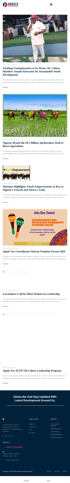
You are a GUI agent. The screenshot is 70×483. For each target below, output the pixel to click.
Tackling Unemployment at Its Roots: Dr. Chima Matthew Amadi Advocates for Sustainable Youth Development (31, 71)
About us (31, 424)
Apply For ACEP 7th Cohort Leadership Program (32, 370)
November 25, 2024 (13, 139)
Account (26, 481)
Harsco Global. (17, 471)
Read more (5, 87)
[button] (51, 5)
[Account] (25, 478)
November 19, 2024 (13, 248)
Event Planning (55, 431)
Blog (30, 430)
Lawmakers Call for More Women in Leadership (31, 293)
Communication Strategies (55, 425)
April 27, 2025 (11, 65)
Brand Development (56, 428)
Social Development (56, 437)
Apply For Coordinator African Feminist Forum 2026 (34, 251)
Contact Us (32, 427)
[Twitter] (6, 436)
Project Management (57, 434)
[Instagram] (9, 436)
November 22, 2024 (13, 183)
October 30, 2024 (12, 290)
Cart (48, 481)
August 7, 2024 (12, 367)
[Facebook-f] (3, 436)
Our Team (32, 432)
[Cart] (48, 478)
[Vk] (12, 436)
